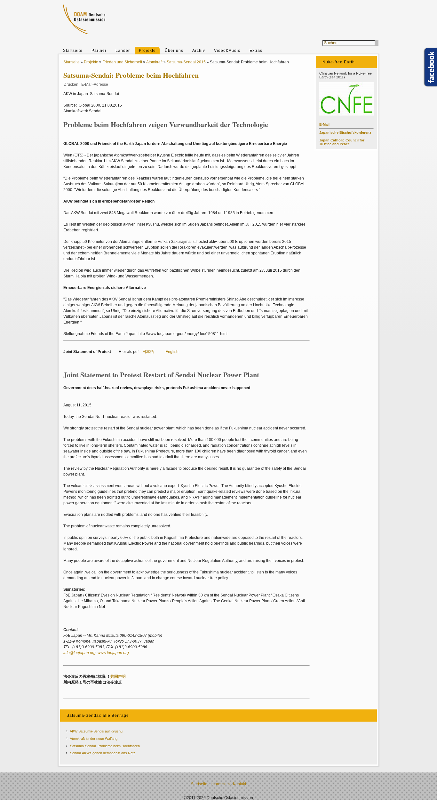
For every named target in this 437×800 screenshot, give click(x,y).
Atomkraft (154, 62)
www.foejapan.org (113, 653)
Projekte (147, 50)
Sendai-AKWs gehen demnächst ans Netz (102, 753)
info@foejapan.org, (80, 653)
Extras (256, 50)
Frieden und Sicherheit (122, 62)
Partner (99, 50)
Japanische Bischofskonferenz (345, 132)
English (172, 351)
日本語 (148, 351)
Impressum (220, 784)
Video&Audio (227, 50)
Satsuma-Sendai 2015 (186, 62)
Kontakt (239, 784)
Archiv (198, 50)
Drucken (71, 84)
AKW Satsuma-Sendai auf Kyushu (96, 731)
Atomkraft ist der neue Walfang (93, 738)
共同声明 (118, 676)
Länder (122, 50)
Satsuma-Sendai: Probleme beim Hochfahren (105, 746)
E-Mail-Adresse (94, 84)
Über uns (174, 50)
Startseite (73, 50)
